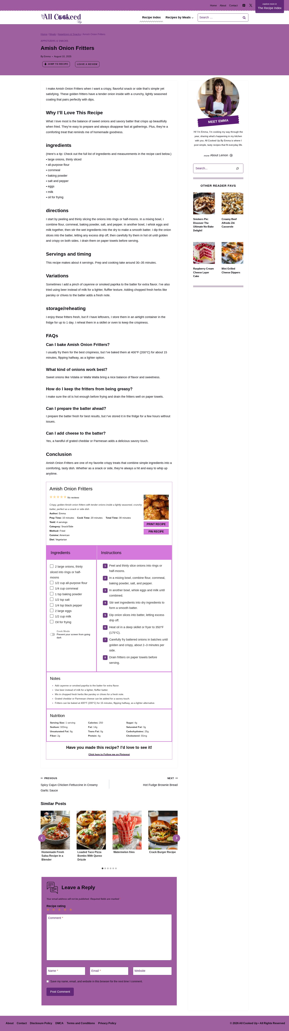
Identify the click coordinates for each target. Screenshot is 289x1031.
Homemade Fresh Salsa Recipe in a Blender (52, 856)
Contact (233, 5)
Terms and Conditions (81, 1023)
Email (96, 970)
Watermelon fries (124, 852)
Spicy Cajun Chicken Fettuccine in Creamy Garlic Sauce (69, 784)
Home (213, 5)
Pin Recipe (156, 531)
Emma (47, 56)
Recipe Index (151, 17)
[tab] (102, 868)
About (223, 5)
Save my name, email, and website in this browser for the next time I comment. (96, 981)
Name (53, 970)
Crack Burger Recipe (162, 852)
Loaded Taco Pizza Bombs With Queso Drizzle (89, 856)
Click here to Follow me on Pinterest (109, 754)
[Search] (237, 168)
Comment (55, 918)
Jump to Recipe (58, 64)
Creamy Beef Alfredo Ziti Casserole (229, 223)
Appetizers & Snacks (54, 41)
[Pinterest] (244, 5)
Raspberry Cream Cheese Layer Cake (203, 272)
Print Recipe (156, 524)
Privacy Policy (107, 1023)
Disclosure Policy (41, 1023)
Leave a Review (87, 64)
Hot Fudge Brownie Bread (160, 782)
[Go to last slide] (42, 838)
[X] (251, 5)
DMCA (59, 1023)
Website (139, 970)
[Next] (176, 838)
